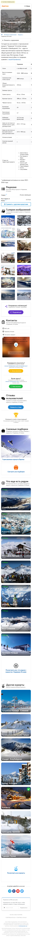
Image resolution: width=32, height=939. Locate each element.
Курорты (20, 34)
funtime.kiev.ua (23, 926)
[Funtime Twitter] (22, 891)
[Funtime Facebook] (14, 891)
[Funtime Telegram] (10, 891)
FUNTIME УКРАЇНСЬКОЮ (8, 2)
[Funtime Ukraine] (5, 6)
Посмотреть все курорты (16, 873)
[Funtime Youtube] (18, 891)
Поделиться (16, 312)
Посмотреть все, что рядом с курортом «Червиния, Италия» (16, 671)
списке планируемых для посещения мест (16, 366)
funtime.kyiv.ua (11, 917)
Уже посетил (16, 386)
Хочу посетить (16, 371)
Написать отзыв (15, 407)
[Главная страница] (2, 34)
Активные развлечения (10, 34)
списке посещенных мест (12, 381)
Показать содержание (11, 40)
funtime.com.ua (21, 917)
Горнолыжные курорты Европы (13, 459)
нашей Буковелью (14, 59)
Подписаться (23, 907)
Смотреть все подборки (16, 472)
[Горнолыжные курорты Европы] (16, 446)
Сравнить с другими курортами (17, 204)
